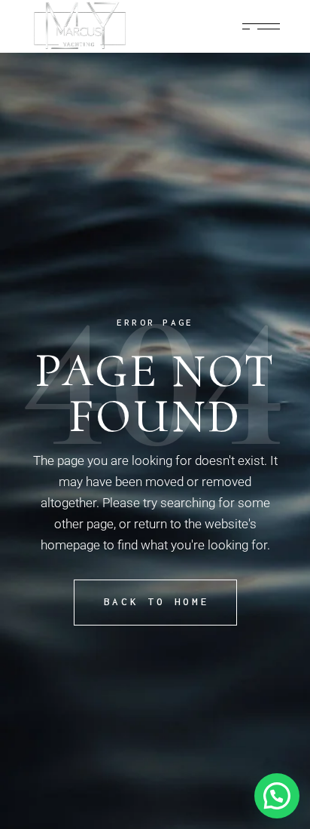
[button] (276, 795)
